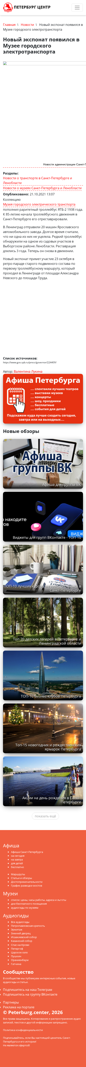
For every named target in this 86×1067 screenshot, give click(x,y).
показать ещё (45, 816)
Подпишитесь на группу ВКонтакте (30, 994)
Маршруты (18, 874)
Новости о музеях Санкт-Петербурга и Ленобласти (42, 188)
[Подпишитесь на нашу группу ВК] (63, 7)
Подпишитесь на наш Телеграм (27, 989)
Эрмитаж (16, 929)
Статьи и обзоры (21, 878)
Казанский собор (21, 941)
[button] (79, 292)
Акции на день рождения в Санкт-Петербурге (51, 799)
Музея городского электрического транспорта (39, 204)
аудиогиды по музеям (24, 907)
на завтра (17, 859)
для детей (17, 863)
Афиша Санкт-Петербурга (27, 852)
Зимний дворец (21, 933)
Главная (9, 24)
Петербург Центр (32, 7)
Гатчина (16, 964)
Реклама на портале (18, 1007)
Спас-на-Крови (20, 945)
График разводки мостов (26, 885)
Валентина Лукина (28, 371)
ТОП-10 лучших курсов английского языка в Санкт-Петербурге (42, 588)
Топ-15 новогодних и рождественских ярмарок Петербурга (48, 747)
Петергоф (17, 948)
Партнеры (11, 1002)
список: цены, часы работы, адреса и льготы (38, 900)
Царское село (19, 952)
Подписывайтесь (13, 1038)
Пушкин (16, 956)
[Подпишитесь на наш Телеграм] (59, 7)
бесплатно (17, 867)
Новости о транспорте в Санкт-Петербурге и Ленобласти (37, 180)
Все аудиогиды (20, 922)
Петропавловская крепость (28, 926)
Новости (27, 24)
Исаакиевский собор (24, 937)
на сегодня (17, 855)
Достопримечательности (26, 882)
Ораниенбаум (20, 960)
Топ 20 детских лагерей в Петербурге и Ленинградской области (47, 641)
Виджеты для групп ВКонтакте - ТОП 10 (47, 537)
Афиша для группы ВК (61, 484)
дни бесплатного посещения (29, 903)
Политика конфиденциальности (23, 1030)
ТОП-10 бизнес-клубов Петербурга (51, 696)
